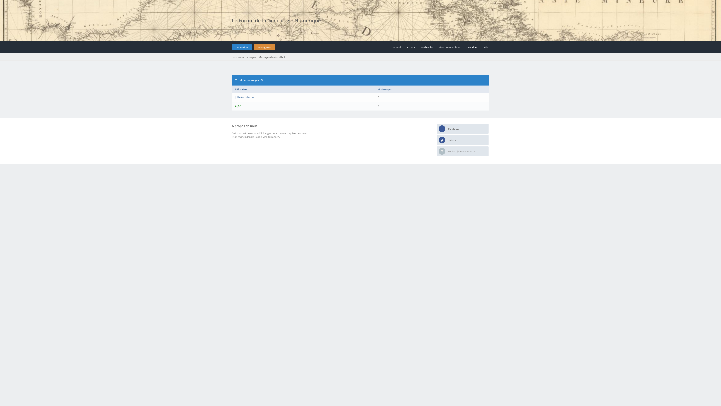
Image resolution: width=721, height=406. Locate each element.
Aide (485, 47)
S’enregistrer (264, 47)
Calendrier (471, 47)
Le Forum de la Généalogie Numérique (276, 20)
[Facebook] (442, 129)
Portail (397, 47)
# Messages (384, 89)
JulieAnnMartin (244, 97)
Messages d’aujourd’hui (272, 57)
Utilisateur (241, 89)
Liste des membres (449, 47)
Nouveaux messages (244, 57)
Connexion (242, 47)
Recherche (427, 47)
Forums (411, 47)
